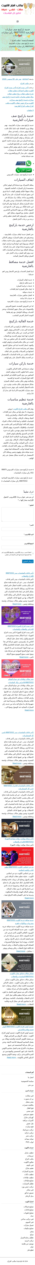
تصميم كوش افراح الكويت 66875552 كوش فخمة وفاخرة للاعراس (18, 1028)
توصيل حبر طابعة (28, 1244)
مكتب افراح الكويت (20, 409)
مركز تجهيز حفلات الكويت (19, 103)
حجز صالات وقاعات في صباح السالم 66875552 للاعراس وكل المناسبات (21, 680)
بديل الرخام (30, 1196)
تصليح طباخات (29, 1181)
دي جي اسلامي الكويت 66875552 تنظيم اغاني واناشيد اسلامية (19, 868)
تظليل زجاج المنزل (27, 1238)
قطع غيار (30, 1250)
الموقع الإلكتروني (29, 543)
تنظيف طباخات (28, 1178)
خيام (32, 1247)
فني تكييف (30, 1165)
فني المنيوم (30, 1222)
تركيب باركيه (29, 1133)
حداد (32, 1216)
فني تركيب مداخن (27, 1219)
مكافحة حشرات (28, 1105)
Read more (17, 603)
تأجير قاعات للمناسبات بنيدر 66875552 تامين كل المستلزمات (18, 733)
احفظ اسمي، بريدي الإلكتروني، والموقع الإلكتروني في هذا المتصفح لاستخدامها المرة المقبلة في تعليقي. (16, 553)
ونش (32, 1231)
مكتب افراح (24, 83)
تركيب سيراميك (28, 1130)
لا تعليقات (30, 110)
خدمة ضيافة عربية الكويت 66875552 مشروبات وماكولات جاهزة (20, 921)
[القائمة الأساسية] (17, 21)
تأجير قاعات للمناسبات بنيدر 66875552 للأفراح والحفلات (20, 574)
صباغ (32, 1235)
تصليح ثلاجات (29, 1210)
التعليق (31, 505)
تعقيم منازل (29, 1168)
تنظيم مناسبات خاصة (22, 97)
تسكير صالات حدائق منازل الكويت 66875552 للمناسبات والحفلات (22, 975)
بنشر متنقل (30, 1102)
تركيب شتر (30, 1136)
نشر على (11, 79)
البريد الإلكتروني (29, 534)
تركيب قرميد (29, 1241)
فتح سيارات (29, 1127)
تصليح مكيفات (29, 1228)
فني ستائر (30, 1190)
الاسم (31, 525)
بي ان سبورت (29, 1099)
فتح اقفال (30, 1108)
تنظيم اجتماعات (22, 91)
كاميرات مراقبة (28, 1120)
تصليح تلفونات (29, 1213)
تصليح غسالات (29, 1207)
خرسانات (30, 1156)
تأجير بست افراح (22, 88)
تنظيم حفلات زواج (23, 94)
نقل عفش (30, 1124)
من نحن (31, 1085)
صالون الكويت (29, 1162)
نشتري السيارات (28, 1171)
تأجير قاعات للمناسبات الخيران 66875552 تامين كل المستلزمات (19, 787)
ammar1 (25, 79)
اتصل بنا (31, 1077)
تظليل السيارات (28, 1184)
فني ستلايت (29, 1096)
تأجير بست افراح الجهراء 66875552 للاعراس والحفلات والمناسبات (21, 627)
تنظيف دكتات (29, 1174)
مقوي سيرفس (28, 1114)
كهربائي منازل (29, 1117)
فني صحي (30, 1111)
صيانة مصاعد (29, 1139)
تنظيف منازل (29, 1153)
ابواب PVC (30, 1142)
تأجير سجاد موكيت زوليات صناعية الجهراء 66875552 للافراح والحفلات (19, 840)
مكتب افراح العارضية (22, 106)
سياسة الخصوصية (27, 1081)
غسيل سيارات (29, 1225)
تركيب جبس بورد (28, 1187)
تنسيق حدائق (29, 1193)
